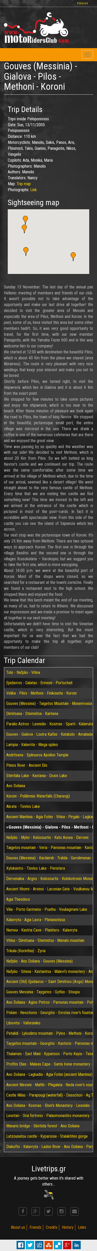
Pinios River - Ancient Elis (26, 765)
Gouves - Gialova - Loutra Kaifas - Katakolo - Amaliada (49, 734)
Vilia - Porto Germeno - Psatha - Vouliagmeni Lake (46, 909)
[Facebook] (23, 1211)
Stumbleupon (48, 1245)
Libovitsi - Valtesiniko (23, 1023)
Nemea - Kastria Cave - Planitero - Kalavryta (41, 930)
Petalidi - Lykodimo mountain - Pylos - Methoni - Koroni (50, 1033)
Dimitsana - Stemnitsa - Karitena (32, 713)
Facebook (21, 1245)
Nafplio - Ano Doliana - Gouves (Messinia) (39, 961)
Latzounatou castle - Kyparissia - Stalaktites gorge (47, 1136)
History (67, 1227)
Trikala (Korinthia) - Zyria (26, 950)
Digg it (39, 1245)
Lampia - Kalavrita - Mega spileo (32, 744)
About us (18, 1227)
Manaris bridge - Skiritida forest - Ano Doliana (42, 1125)
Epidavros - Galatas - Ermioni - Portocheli (39, 682)
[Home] (36, 27)
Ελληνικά (82, 3)
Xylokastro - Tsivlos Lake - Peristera (35, 868)
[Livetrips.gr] (48, 1194)
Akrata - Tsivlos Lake (23, 806)
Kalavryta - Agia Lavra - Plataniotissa (35, 919)
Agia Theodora (18, 899)
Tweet (30, 1245)
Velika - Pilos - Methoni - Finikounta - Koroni (41, 693)
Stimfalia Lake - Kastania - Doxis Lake (36, 775)
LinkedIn (76, 1245)
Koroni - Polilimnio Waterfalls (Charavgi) (38, 796)
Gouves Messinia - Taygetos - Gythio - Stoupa (43, 991)
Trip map (24, 183)
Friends (35, 1227)
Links (82, 1227)
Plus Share (67, 1245)
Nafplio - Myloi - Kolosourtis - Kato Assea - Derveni (47, 837)
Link (33, 189)
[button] (25, 220)
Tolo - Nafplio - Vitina (23, 672)
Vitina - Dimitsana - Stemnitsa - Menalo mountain (45, 940)
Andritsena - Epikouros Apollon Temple (37, 755)
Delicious (58, 1245)
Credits (51, 1227)
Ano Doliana (15, 785)
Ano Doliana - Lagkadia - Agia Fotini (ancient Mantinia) (49, 1074)
